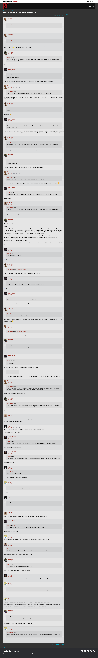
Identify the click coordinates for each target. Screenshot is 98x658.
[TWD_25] (5, 203)
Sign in (4, 647)
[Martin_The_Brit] (5, 437)
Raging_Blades (11, 69)
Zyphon (9, 482)
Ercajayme (10, 18)
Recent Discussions (70, 17)
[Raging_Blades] (5, 69)
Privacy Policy (31, 653)
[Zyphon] (5, 482)
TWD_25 (9, 202)
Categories (91, 6)
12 (62, 16)
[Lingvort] (5, 426)
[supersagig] (5, 53)
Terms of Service (25, 653)
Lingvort (9, 426)
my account (91, 1)
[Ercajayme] (5, 19)
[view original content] (21, 269)
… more (9, 146)
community (16, 1)
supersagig (9, 24)
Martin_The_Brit (11, 436)
